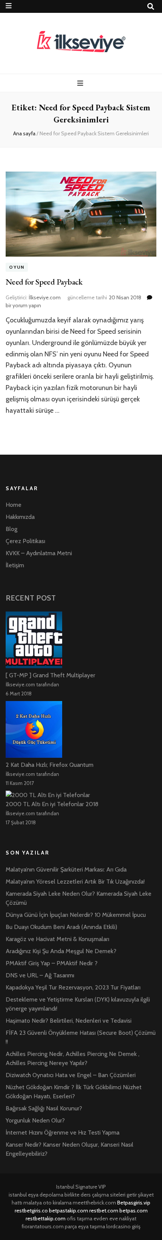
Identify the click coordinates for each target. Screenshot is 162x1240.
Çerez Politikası (25, 541)
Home (13, 504)
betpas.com (133, 1210)
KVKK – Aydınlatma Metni (39, 553)
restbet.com (103, 1210)
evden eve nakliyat (114, 1218)
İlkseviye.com (45, 297)
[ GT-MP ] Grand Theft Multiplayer (50, 675)
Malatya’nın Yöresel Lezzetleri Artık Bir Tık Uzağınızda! (75, 881)
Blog (11, 529)
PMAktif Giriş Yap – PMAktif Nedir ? (52, 963)
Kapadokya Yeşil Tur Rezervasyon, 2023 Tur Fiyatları (73, 987)
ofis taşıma (79, 1218)
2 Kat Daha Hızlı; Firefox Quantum (49, 764)
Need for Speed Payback (44, 281)
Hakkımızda (20, 516)
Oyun (16, 267)
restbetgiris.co (31, 1210)
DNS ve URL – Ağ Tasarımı (40, 975)
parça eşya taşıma (85, 1226)
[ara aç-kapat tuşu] (150, 6)
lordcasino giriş (123, 1226)
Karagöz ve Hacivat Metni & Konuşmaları (57, 939)
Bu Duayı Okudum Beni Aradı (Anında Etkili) (61, 926)
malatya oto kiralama (47, 1202)
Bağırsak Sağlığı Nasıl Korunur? (44, 1108)
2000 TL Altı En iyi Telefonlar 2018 (52, 804)
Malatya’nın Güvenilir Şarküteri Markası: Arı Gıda (66, 869)
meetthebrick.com (94, 1202)
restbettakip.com (46, 1218)
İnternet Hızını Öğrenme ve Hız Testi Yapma (62, 1132)
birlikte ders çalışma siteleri (94, 1194)
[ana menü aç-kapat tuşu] (81, 83)
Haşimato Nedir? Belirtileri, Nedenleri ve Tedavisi (68, 1020)
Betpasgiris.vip (133, 1202)
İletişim (15, 565)
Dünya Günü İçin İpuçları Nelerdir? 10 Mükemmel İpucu (76, 914)
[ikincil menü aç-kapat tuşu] (9, 5)
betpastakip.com (68, 1210)
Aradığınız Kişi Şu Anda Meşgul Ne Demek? (61, 951)
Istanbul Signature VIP (81, 1186)
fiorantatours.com (42, 1226)
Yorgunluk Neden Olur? (35, 1120)
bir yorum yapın (23, 305)
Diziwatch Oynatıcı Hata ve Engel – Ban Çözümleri (71, 1075)
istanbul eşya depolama (36, 1194)
